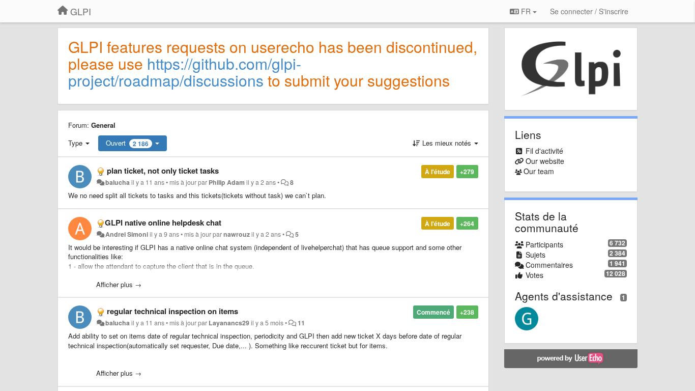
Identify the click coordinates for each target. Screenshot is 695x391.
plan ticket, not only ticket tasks (163, 170)
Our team (539, 171)
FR (526, 11)
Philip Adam (227, 182)
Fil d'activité (544, 151)
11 (301, 322)
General (103, 125)
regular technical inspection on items (172, 311)
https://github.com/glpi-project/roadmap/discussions (184, 71)
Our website (545, 161)
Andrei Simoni (126, 234)
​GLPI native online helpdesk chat (163, 222)
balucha (117, 182)
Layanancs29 (229, 322)
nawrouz (236, 234)
